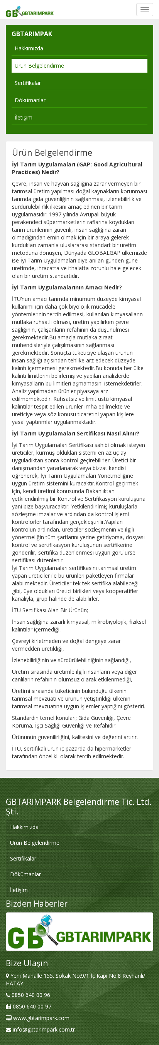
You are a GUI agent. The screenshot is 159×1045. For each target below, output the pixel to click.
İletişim (23, 117)
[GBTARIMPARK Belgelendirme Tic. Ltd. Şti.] (29, 9)
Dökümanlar (30, 100)
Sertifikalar (28, 82)
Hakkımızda (29, 48)
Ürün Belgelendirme (39, 65)
